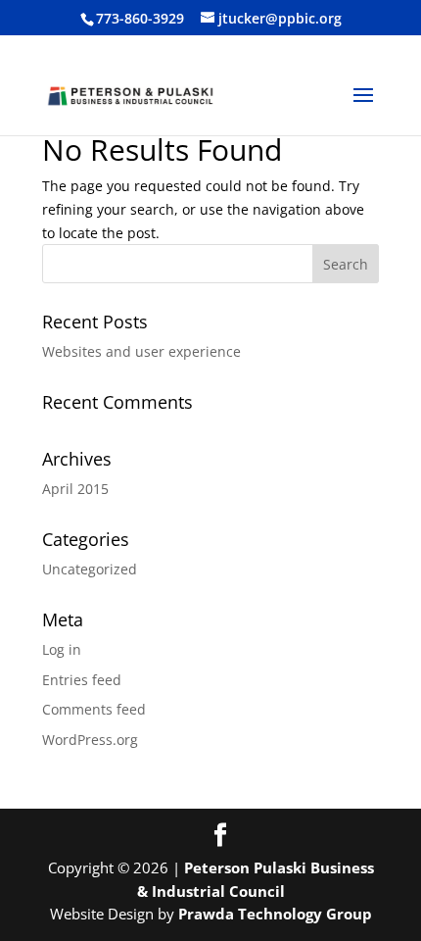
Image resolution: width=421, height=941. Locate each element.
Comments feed (94, 709)
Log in (61, 649)
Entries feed (81, 679)
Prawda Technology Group (275, 913)
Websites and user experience (141, 351)
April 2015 (75, 488)
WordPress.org (90, 739)
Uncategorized (89, 569)
